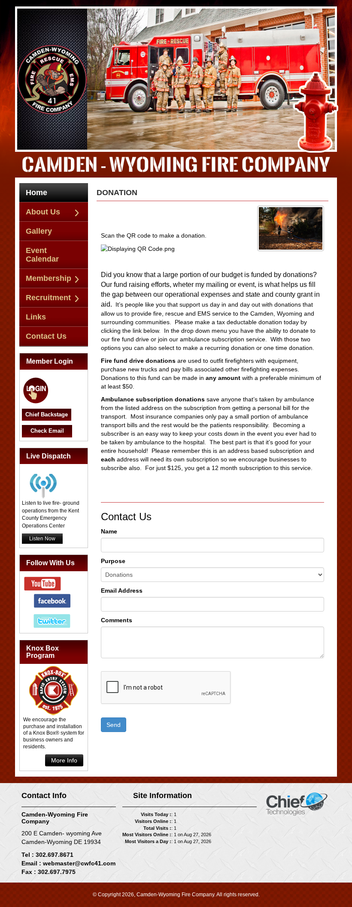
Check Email (47, 431)
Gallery (39, 231)
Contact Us (46, 336)
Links (36, 317)
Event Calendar (42, 254)
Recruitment (48, 297)
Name (109, 531)
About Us (43, 212)
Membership (48, 278)
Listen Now (42, 539)
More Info (64, 760)
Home (36, 192)
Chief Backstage (46, 414)
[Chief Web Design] (297, 803)
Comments (116, 620)
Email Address (122, 590)
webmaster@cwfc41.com (79, 863)
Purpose (113, 560)
